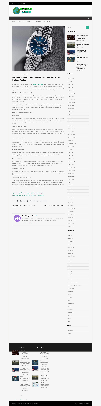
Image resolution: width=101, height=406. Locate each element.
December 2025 (71, 99)
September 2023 (72, 176)
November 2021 (71, 217)
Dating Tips (70, 250)
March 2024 (71, 158)
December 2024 (71, 134)
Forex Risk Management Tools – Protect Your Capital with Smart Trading (82, 51)
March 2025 (71, 126)
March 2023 (71, 191)
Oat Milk (70, 297)
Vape (69, 321)
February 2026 (71, 93)
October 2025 (71, 105)
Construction (71, 247)
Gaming (70, 271)
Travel (69, 318)
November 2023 (71, 170)
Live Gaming (71, 288)
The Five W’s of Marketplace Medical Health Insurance (44, 384)
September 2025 (72, 108)
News (69, 294)
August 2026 (71, 78)
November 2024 (71, 137)
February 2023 (71, 194)
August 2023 (71, 179)
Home (69, 337)
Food (69, 268)
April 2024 (70, 155)
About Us (70, 333)
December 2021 (71, 214)
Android (70, 235)
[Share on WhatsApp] (27, 201)
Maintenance (71, 291)
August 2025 (71, 111)
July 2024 (70, 149)
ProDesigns (86, 403)
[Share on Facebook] (17, 201)
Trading (70, 315)
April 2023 (70, 188)
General (70, 274)
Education (70, 253)
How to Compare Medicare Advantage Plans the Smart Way (82, 44)
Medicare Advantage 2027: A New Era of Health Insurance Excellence (28, 192)
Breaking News (71, 241)
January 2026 (71, 96)
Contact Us (70, 330)
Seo (69, 300)
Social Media (71, 303)
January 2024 (71, 164)
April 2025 (70, 123)
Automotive (70, 238)
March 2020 (71, 226)
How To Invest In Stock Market (75, 285)
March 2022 (71, 205)
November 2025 (71, 102)
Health (69, 276)
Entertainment (71, 256)
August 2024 (71, 146)
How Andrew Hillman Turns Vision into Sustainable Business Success (28, 195)
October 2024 (71, 140)
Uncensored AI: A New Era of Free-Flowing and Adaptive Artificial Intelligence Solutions (25, 385)
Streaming (70, 309)
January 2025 (71, 131)
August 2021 (71, 223)
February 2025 (71, 128)
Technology (70, 312)
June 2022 (70, 199)
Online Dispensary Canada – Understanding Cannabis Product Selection (82, 37)
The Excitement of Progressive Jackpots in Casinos (53, 205)
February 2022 (71, 208)
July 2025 (70, 114)
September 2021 (72, 220)
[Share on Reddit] (34, 201)
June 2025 (70, 117)
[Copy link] (45, 201)
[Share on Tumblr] (37, 201)
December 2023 (71, 167)
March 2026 (71, 90)
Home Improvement (72, 282)
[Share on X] (21, 201)
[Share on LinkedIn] (24, 201)
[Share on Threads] (40, 201)
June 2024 (70, 152)
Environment (71, 259)
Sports (69, 306)
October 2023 (71, 173)
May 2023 (70, 185)
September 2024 (72, 143)
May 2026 (70, 84)
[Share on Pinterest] (31, 201)
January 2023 (71, 197)
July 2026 (70, 81)
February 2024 (71, 161)
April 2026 (70, 87)
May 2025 (70, 120)
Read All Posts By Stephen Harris (29, 223)
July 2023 (70, 182)
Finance (70, 265)
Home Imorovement (72, 279)
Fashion (70, 262)
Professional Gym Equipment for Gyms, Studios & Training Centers (28, 193)
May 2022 (70, 202)
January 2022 (71, 211)
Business (70, 244)
